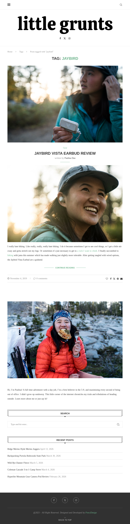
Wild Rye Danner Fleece (18, 463)
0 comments (41, 278)
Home (10, 51)
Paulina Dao (70, 158)
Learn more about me (24, 399)
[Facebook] (60, 38)
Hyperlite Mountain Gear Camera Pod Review (28, 476)
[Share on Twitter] (114, 278)
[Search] (121, 4)
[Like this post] (107, 279)
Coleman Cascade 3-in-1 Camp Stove (24, 469)
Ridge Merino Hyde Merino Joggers (23, 449)
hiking (10, 255)
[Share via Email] (121, 279)
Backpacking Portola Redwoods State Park (26, 456)
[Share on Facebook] (110, 279)
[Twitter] (65, 38)
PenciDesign (91, 512)
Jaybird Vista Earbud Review (65, 153)
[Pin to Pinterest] (118, 279)
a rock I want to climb (87, 251)
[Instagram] (69, 38)
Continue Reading (65, 268)
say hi (44, 399)
